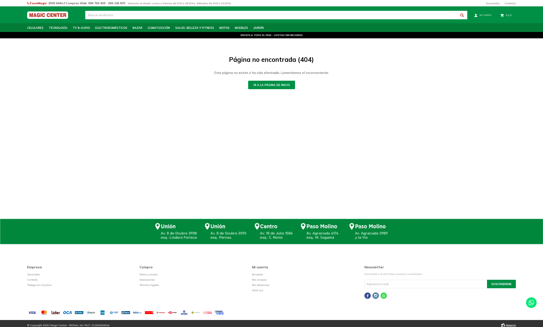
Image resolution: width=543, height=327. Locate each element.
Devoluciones (147, 279)
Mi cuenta (257, 274)
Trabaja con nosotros (39, 285)
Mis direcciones (261, 285)
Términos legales (149, 285)
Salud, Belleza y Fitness (194, 27)
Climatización (159, 27)
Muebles (241, 27)
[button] (462, 15)
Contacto (510, 3)
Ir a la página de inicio (271, 85)
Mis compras (259, 279)
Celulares (35, 27)
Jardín (258, 27)
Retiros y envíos (149, 274)
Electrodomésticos (111, 27)
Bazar (137, 27)
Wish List (257, 290)
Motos (224, 27)
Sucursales (493, 3)
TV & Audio (81, 27)
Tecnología (58, 27)
